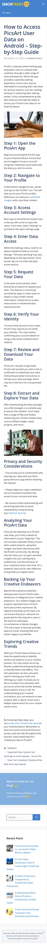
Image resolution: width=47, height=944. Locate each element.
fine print (12, 936)
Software (12, 748)
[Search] (36, 817)
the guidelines (24, 793)
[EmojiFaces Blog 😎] (15, 4)
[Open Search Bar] (43, 4)
